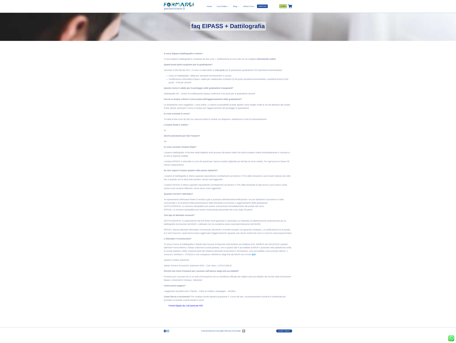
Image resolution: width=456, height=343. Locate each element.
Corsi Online (222, 6)
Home (209, 6)
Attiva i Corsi (248, 6)
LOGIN (282, 6)
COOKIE (280, 331)
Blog (235, 6)
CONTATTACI (262, 6)
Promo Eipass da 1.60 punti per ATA (186, 305)
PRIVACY (287, 331)
